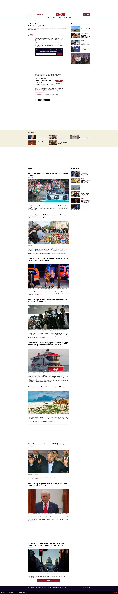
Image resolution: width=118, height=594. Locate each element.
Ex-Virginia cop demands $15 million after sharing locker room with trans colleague (85, 189)
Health (59, 17)
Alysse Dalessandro (30, 177)
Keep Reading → (33, 209)
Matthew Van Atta (32, 34)
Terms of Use (25, 592)
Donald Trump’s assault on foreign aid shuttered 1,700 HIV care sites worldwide (47, 300)
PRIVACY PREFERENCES (56, 587)
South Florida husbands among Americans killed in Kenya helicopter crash (85, 30)
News (54, 17)
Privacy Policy (18, 592)
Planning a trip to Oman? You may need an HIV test (46, 387)
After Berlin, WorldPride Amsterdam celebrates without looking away (48, 174)
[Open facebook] (37, 14)
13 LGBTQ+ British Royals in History (63, 143)
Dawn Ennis (29, 389)
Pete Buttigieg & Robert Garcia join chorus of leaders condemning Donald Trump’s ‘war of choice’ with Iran (47, 544)
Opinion (70, 17)
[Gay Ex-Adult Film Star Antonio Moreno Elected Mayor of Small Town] (32, 142)
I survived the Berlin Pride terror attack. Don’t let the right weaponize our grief (47, 216)
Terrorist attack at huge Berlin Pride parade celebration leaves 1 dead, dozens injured (48, 259)
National (82, 40)
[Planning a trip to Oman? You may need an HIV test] (48, 402)
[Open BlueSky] (39, 14)
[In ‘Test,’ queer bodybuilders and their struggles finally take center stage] (75, 35)
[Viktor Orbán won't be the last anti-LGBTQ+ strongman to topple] (48, 461)
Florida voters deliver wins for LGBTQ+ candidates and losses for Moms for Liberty (85, 50)
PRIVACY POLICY (50, 587)
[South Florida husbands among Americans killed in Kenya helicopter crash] (75, 28)
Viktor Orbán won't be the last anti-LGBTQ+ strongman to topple (48, 445)
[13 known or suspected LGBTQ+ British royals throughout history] (53, 142)
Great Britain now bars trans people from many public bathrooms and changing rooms (84, 137)
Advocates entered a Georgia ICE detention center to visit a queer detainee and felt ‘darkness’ (85, 44)
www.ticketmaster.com (39, 92)
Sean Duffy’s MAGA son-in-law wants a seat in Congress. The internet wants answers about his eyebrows (85, 202)
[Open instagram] (43, 14)
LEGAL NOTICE (66, 587)
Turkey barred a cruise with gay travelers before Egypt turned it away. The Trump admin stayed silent (48, 344)
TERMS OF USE (61, 587)
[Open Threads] (41, 14)
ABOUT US (32, 587)
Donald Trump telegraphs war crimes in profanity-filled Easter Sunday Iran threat (48, 484)
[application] (80, 58)
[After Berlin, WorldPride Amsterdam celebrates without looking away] (48, 190)
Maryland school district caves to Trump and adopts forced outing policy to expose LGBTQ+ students (85, 176)
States (82, 185)
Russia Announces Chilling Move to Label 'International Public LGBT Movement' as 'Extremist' (42, 137)
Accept (115, 592)
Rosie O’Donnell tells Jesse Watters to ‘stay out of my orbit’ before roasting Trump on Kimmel (85, 209)
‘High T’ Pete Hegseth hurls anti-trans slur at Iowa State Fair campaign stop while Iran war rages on (85, 196)
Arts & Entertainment (84, 33)
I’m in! (60, 54)
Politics (48, 17)
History (65, 17)
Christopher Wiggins (30, 262)
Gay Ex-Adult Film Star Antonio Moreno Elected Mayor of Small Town (41, 143)
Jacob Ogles (29, 303)
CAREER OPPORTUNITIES (38, 587)
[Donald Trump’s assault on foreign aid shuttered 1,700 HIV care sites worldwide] (48, 317)
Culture (82, 205)
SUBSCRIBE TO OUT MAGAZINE (30, 14)
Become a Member (59, 81)
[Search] (82, 14)
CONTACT (29, 587)
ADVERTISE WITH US (44, 587)
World (31, 20)
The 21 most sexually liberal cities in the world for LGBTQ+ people (63, 137)
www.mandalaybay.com (57, 91)
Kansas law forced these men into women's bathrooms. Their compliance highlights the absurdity (85, 182)
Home (28, 20)
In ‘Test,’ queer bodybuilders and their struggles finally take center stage (85, 37)
